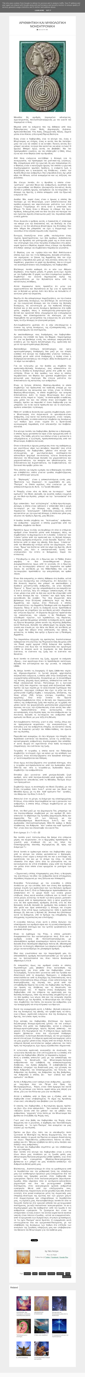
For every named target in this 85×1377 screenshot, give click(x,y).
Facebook (55, 1257)
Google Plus (64, 1257)
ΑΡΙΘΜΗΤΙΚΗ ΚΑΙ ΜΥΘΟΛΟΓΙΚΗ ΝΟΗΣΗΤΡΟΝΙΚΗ (42, 24)
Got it (48, 10)
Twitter (47, 1257)
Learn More (39, 10)
